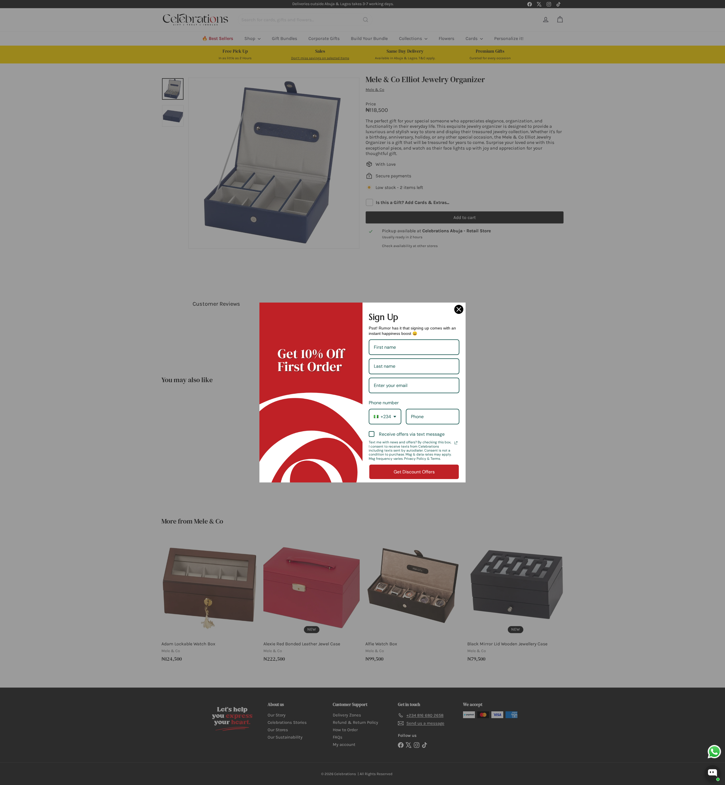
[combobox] (385, 416)
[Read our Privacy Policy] (456, 442)
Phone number (384, 403)
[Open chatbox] (712, 773)
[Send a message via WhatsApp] (714, 752)
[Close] (459, 309)
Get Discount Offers (414, 472)
